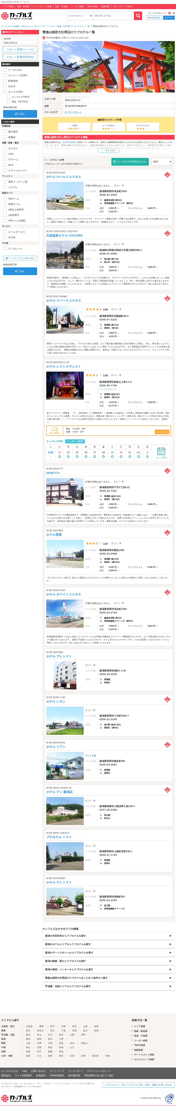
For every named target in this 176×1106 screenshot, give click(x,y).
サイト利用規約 (23, 1075)
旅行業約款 (74, 1075)
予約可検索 (92, 6)
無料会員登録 (153, 17)
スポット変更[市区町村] (20, 56)
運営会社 (6, 1075)
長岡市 (75, 106)
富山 (39, 1034)
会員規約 (41, 1075)
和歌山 (84, 1043)
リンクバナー (75, 1071)
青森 (41, 1026)
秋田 (74, 1026)
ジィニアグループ (108, 389)
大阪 (28, 1043)
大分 (39, 1056)
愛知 (28, 1039)
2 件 (94, 755)
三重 (61, 1039)
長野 (83, 1034)
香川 (39, 1051)
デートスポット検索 (42, 6)
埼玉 (52, 1030)
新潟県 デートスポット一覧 (77, 26)
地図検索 (105, 6)
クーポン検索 (77, 6)
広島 (39, 1047)
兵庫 (39, 1043)
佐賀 (72, 1056)
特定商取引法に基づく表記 (98, 1075)
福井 (61, 1034)
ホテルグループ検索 (122, 6)
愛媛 (50, 1051)
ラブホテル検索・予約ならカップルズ (22, 26)
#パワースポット (73, 112)
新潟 (28, 1034)
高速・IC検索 (61, 6)
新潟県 (68, 106)
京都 (50, 1043)
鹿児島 (95, 1056)
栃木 (85, 1030)
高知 (61, 1051)
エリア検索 (8, 6)
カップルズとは (9, 1071)
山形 (85, 1026)
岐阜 (50, 1039)
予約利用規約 (57, 1075)
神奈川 (40, 1030)
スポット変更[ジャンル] (20, 49)
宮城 (63, 1026)
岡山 (28, 1047)
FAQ (24, 1071)
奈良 (72, 1043)
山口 (72, 1047)
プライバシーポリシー (99, 1071)
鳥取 (50, 1047)
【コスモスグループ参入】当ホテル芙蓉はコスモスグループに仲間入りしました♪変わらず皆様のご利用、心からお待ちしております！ (107, 579)
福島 (96, 1026)
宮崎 (83, 1056)
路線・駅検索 (23, 6)
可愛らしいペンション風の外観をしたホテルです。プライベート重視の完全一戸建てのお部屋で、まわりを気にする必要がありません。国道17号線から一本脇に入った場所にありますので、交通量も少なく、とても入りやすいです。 (107, 220)
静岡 (39, 1039)
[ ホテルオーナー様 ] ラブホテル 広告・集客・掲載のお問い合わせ (138, 1085)
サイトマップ (57, 1071)
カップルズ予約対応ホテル (131, 161)
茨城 (74, 1030)
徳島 (28, 1051)
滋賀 (61, 1043)
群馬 (96, 1030)
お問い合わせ (38, 1071)
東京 (28, 1030)
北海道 (29, 1026)
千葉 (63, 1030)
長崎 (50, 1056)
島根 (61, 1047)
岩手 (52, 1026)
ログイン (169, 17)
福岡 (28, 1056)
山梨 (72, 1034)
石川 (50, 1034)
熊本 (61, 1056)
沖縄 (107, 1056)
